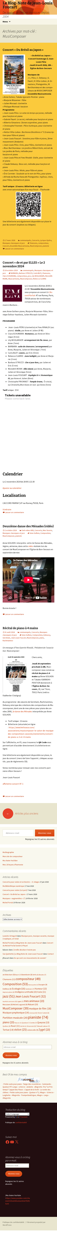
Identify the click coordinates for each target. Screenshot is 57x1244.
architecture (9, 974)
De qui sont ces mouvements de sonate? (30, 958)
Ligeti (20, 1001)
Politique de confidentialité (13, 1222)
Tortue (8, 1029)
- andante (29, 1087)
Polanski (18, 1023)
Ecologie (18, 988)
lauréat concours (10, 1001)
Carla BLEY (37, 273)
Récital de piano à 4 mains (20, 628)
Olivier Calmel (43, 1013)
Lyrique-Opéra (45, 240)
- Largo (45, 1095)
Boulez (42, 975)
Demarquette (33, 985)
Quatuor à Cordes (29, 1023)
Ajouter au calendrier (12, 488)
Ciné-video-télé (27, 530)
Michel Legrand (20, 1004)
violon (20, 1029)
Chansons (33, 243)
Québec (6, 1026)
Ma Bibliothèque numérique (13, 886)
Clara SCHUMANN (9, 276)
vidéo (30, 546)
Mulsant (33, 1004)
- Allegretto (15, 1095)
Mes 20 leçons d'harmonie (13, 864)
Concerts (35, 240)
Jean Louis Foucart (18, 638)
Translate (24, 1117)
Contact (50, 954)
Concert (6, 246)
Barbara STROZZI (25, 273)
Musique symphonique (16, 1012)
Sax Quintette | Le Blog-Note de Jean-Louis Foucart (23, 954)
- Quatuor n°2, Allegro (36, 1092)
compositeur (43, 243)
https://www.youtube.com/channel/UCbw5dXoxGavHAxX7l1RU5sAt (17, 1201)
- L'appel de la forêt (31, 1089)
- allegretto (37, 1087)
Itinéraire (7, 509)
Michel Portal (8, 902)
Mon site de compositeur (13, 856)
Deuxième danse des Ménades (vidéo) (28, 526)
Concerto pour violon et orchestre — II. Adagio (21, 882)
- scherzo (21, 1087)
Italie (41, 992)
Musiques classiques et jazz (14, 243)
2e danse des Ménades (22, 711)
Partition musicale (15, 1017)
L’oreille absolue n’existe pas (24, 950)
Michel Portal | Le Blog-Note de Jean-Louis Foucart (22, 943)
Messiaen (8, 1004)
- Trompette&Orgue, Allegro (31, 1095)
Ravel (15, 1026)
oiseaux (33, 1013)
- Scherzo (49, 1092)
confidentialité (21, 1122)
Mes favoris (47, 530)
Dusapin (42, 984)
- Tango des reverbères (31, 1084)
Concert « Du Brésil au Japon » (23, 50)
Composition (45, 533)
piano (42, 638)
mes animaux (34, 1001)
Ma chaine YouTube (10, 860)
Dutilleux (7, 989)
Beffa (36, 975)
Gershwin (6, 638)
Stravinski (31, 1026)
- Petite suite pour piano (12, 1084)
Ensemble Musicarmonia (19, 246)
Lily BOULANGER (38, 276)
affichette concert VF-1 (13, 783)
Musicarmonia (13, 279)
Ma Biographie (8, 852)
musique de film (40, 1008)
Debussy (46, 635)
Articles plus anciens (22, 813)
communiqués (25, 240)
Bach (18, 975)
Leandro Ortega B (10, 936)
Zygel (44, 1029)
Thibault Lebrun (43, 1026)
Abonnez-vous (44, 833)
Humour (41, 988)
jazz (29, 276)
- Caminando (46, 1084)
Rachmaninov (8, 640)
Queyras (43, 1022)
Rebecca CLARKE (39, 279)
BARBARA (14, 273)
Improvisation (8, 992)
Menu (5, 21)
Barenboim (26, 975)
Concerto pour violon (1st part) (15, 890)
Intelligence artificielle (26, 992)
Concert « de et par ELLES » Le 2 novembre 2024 (24, 264)
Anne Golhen (35, 533)
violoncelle (32, 1030)
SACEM (23, 1026)
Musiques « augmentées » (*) (14, 898)
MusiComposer (36, 246)
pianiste (46, 246)
